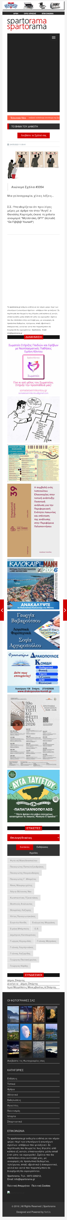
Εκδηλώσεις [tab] (42, 847)
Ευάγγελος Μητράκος (43, 922)
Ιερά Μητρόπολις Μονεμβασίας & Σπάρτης (31, 987)
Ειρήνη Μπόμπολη (19, 928)
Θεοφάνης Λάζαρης (20, 910)
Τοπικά (11, 1083)
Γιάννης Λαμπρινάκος (21, 947)
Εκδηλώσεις (14, 1100)
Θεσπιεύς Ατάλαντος (21, 903)
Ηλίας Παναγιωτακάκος (22, 916)
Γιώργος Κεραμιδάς (20, 941)
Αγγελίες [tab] (33, 853)
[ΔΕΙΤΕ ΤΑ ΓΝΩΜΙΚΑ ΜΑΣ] (65, 610)
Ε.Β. (37, 928)
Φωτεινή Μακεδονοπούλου (23, 860)
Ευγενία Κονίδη (18, 922)
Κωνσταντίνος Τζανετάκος (24, 897)
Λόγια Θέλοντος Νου (20, 891)
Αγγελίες (12, 1105)
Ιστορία (11, 1116)
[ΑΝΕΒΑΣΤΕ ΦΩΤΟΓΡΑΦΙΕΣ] (2, 610)
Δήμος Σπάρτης (16, 980)
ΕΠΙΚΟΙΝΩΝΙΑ (48, 13)
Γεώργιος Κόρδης (19, 965)
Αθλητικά (12, 1094)
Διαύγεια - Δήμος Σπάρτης (22, 983)
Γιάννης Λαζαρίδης (20, 953)
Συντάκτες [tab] (24, 847)
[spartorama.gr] (16, 1192)
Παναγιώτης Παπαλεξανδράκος (27, 866)
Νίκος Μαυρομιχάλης (21, 885)
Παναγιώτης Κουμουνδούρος (24, 872)
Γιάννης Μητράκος (46, 941)
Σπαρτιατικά (14, 1121)
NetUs (47, 1211)
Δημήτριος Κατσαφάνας (23, 934)
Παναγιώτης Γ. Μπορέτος (23, 879)
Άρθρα (11, 1089)
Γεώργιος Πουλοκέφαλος (23, 959)
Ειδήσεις (12, 1078)
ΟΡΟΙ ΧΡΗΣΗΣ (30, 13)
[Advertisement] (33, 76)
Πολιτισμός (13, 1110)
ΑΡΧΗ (15, 13)
